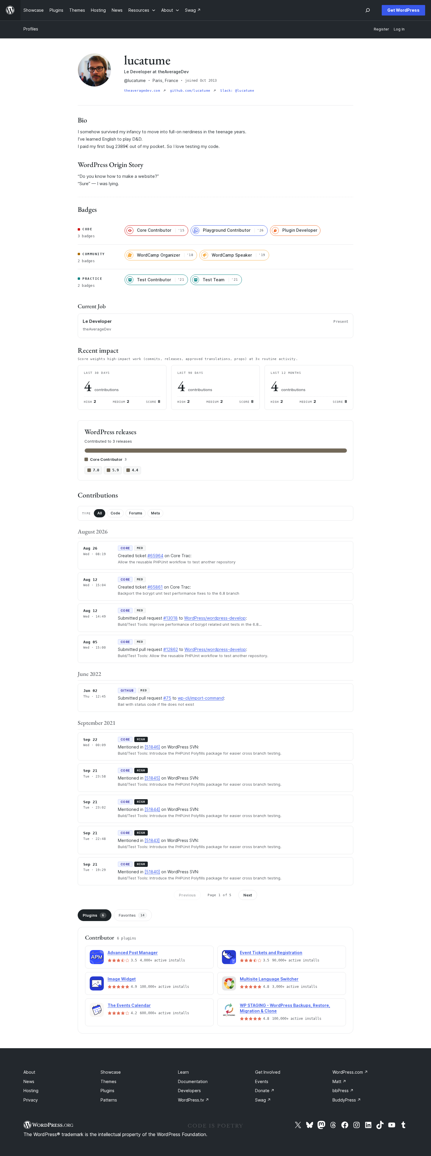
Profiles (30, 28)
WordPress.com (350, 1072)
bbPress (343, 1090)
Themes (108, 1081)
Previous (187, 895)
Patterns (109, 1099)
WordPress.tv (193, 1099)
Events (261, 1081)
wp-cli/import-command (201, 697)
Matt (339, 1081)
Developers (189, 1090)
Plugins (93, 915)
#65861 (155, 586)
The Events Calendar (129, 1005)
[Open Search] (367, 10)
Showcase (111, 1072)
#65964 (155, 555)
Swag (263, 1099)
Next (247, 895)
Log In (399, 29)
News (28, 1081)
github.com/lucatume (191, 91)
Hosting (30, 1090)
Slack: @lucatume (237, 91)
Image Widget (122, 978)
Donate (264, 1090)
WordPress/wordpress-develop (215, 617)
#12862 (170, 649)
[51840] (152, 871)
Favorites (132, 915)
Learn (183, 1072)
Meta (155, 513)
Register (381, 29)
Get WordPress (403, 10)
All (99, 513)
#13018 (170, 617)
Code (115, 513)
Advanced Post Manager (133, 952)
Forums (135, 513)
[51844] (152, 809)
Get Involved (267, 1072)
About (29, 1072)
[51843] (152, 840)
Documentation (193, 1081)
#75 (167, 697)
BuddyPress (346, 1099)
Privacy (30, 1099)
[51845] (152, 777)
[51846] (152, 746)
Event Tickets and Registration (271, 952)
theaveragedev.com (143, 91)
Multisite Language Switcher (269, 978)
